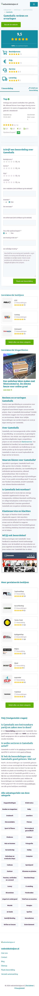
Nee (12, 202)
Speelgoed (29, 865)
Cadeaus (10, 865)
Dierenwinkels (10, 822)
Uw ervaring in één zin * (10, 238)
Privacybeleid (19, 988)
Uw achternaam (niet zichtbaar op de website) (17, 218)
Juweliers (29, 815)
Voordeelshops (29, 877)
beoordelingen (30, 784)
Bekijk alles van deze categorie (19, 342)
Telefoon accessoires (29, 899)
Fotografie (29, 843)
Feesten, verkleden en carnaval (9, 879)
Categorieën (7, 10)
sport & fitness (25, 752)
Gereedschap (9, 850)
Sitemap (4, 966)
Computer (29, 856)
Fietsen (29, 822)
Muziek (9, 905)
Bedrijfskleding (9, 918)
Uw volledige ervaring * (10, 249)
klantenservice (27, 442)
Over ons (4, 953)
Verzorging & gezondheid (29, 829)
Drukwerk (9, 815)
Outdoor (29, 837)
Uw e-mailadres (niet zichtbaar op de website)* (17, 188)
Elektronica (29, 803)
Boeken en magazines (9, 809)
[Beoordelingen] (9, 4)
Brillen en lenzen (10, 924)
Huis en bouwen (9, 843)
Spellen (29, 912)
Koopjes (29, 905)
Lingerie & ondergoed (9, 899)
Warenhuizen (29, 918)
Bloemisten (10, 893)
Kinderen (10, 837)
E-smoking (29, 886)
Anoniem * (6, 200)
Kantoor (10, 871)
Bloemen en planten (29, 871)
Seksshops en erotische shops (9, 857)
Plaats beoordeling (8, 970)
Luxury (10, 886)
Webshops (17, 10)
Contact (4, 957)
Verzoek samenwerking (9, 974)
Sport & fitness (27, 10)
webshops (22, 749)
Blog (2, 961)
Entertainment (29, 924)
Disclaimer (30, 985)
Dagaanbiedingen (10, 803)
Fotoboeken (29, 893)
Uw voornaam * (8, 206)
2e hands (10, 912)
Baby (29, 809)
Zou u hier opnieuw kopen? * (12, 231)
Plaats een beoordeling (24, 281)
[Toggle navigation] (34, 4)
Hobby (29, 850)
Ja (6, 202)
